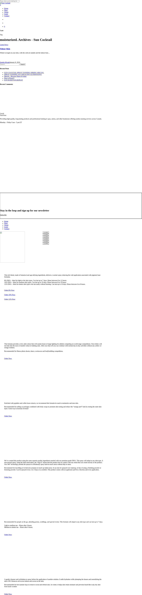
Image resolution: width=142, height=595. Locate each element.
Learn (6, 227)
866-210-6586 (11, 115)
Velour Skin (5, 49)
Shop (6, 223)
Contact (6, 229)
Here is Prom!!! (9, 78)
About (6, 225)
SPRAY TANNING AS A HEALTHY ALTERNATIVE (23, 74)
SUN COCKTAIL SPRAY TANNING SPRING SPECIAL (24, 72)
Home (6, 221)
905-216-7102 (9, 113)
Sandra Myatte (5, 62)
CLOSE (45, 232)
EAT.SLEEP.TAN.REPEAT (13, 80)
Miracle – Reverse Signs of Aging (15, 76)
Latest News (4, 45)
